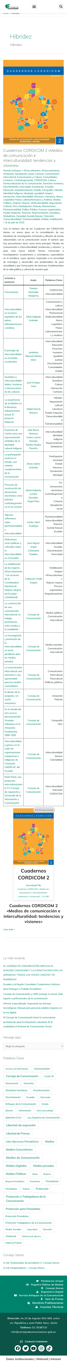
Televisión (49, 216)
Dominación (38, 186)
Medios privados (43, 1165)
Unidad (44, 219)
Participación (25, 206)
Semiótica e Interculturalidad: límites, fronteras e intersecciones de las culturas (13, 384)
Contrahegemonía (23, 180)
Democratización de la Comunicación (22, 183)
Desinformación (41, 1090)
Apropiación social (24, 173)
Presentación (11, 292)
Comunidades (50, 177)
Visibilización (56, 219)
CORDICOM (40, 180)
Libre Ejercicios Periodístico (22, 1141)
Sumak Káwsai (34, 216)
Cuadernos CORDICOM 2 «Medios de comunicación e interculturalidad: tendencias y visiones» (32, 158)
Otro (15, 206)
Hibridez (58, 189)
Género (9, 1110)
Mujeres (47, 1174)
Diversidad (25, 186)
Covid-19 (49, 1076)
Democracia (12, 1083)
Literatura (50, 196)
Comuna (39, 173)
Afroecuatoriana (31, 170)
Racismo (26, 212)
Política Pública (30, 209)
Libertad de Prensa (18, 1133)
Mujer (35, 1174)
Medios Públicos (16, 1173)
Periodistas (11, 1188)
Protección (42, 1188)
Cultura (52, 180)
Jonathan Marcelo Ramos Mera (33, 356)
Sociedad (21, 216)
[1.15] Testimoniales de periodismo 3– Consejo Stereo (31, 1262)
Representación (40, 212)
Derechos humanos (53, 183)
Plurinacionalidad (12, 209)
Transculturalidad (12, 219)
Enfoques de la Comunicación (20, 1103)
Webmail (42, 1359)
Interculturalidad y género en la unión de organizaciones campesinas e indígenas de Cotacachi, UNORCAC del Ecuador (13, 756)
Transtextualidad (31, 219)
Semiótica (54, 212)
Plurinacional (48, 206)
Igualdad (39, 193)
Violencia (11, 1236)
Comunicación (42, 1068)
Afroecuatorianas (50, 170)
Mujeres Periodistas (14, 1181)
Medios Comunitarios (19, 1149)
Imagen (49, 193)
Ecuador (49, 186)
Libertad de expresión (21, 1125)
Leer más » (9, 929)
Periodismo (52, 1181)
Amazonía (8, 173)
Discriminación (10, 186)
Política (26, 1189)
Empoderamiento (24, 189)
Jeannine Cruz (13, 1117)
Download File (33, 891)
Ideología (28, 193)
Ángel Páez (33, 501)
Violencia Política (13, 1242)
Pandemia (35, 1181)
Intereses (39, 196)
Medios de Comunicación (23, 1157)
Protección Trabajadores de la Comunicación (28, 1222)
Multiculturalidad (39, 202)
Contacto (8, 180)
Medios (49, 1141)
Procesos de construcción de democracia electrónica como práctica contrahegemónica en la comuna (13, 495)
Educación (8, 189)
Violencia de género (31, 1236)
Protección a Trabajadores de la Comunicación (26, 1198)
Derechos (29, 1083)
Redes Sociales (13, 1229)
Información (25, 1110)
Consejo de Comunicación (22, 1076)
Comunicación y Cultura (29, 177)
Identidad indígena (13, 193)
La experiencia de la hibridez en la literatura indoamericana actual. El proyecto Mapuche (13, 410)
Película (37, 206)
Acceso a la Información (16, 1068)
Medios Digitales (16, 1165)
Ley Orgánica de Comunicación (43, 1117)
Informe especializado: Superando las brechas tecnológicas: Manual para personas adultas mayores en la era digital (32, 1008)
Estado (37, 189)
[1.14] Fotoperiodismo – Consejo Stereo (24, 1267)
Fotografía (47, 189)
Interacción (9, 196)
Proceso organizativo (50, 209)
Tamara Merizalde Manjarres (33, 292)
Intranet (55, 1359)
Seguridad (32, 1229)
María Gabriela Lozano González (33, 494)
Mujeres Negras (21, 202)
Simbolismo (9, 216)
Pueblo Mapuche (12, 212)
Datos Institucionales (20, 1359)
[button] (34, 6)
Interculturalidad (24, 196)
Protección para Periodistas (23, 1208)
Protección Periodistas (17, 1216)
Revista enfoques (12, 170)
